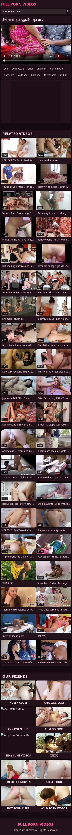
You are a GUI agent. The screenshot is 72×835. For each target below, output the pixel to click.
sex (6, 68)
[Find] (68, 11)
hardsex (35, 74)
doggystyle (18, 68)
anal (30, 68)
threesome (50, 74)
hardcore (9, 74)
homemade (56, 68)
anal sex (41, 68)
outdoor (22, 74)
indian (63, 74)
